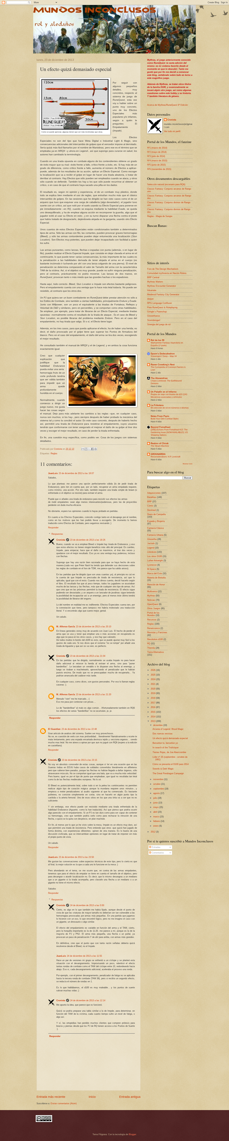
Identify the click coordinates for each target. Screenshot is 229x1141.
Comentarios (157, 852)
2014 (153, 716)
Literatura (151, 552)
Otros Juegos (153, 608)
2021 (153, 684)
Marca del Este (154, 573)
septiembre (159, 788)
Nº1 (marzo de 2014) (157, 148)
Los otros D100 (154, 556)
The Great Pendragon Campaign (168, 773)
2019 (153, 693)
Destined (151, 510)
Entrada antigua (129, 1096)
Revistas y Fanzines (157, 632)
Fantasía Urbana (155, 535)
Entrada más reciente (51, 1096)
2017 (153, 702)
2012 (153, 831)
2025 (153, 675)
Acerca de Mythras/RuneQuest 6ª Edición (167, 105)
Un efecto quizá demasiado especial (170, 738)
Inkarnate (151, 290)
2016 (153, 707)
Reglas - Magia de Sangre (159, 216)
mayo (156, 807)
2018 (153, 698)
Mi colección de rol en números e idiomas (170, 408)
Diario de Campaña (156, 514)
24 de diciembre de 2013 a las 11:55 (84, 956)
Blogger (132, 1134)
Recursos (151, 619)
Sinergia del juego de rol (158, 324)
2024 (153, 679)
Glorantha (152, 539)
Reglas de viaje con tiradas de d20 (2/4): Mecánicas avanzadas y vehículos (169, 395)
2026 (153, 670)
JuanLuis (53, 473)
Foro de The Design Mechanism (162, 269)
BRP (149, 501)
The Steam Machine (160, 446)
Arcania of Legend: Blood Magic (168, 729)
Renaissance (153, 628)
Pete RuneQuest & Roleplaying (162, 307)
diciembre (158, 725)
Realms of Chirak (159, 443)
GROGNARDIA (158, 454)
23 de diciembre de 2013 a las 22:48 (79, 729)
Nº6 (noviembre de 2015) (159, 169)
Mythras (151, 595)
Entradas (155, 847)
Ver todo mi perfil (172, 131)
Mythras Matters (155, 281)
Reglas (54, 453)
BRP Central (153, 277)
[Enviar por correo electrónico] (82, 449)
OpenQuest (152, 604)
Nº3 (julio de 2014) (156, 156)
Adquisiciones (154, 493)
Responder (53, 527)
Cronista (60, 540)
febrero (157, 821)
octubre (157, 784)
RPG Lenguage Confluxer (159, 303)
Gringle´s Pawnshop (157, 311)
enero (156, 826)
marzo (156, 816)
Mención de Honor (156, 584)
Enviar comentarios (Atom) (64, 1103)
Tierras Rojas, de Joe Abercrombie (169, 752)
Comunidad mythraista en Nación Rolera (166, 273)
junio (155, 802)
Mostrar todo (187, 464)
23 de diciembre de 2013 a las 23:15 (79, 760)
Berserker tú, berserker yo (165, 743)
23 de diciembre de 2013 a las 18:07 (76, 473)
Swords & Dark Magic (163, 768)
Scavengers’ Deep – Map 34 (164, 356)
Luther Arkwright (155, 560)
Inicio (92, 1096)
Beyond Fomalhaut (160, 427)
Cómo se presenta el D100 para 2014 (171, 764)
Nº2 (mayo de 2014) (156, 152)
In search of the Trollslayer (166, 747)
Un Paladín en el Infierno (164, 392)
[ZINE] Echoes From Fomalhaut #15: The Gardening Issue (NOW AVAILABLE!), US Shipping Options (169, 432)
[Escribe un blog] (86, 449)
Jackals (151, 543)
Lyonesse (152, 565)
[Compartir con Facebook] (92, 449)
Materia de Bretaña (156, 577)
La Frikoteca (157, 405)
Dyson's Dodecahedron (163, 353)
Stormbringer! (153, 320)
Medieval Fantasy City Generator (163, 294)
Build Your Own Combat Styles (165, 419)
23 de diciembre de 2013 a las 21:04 (87, 656)
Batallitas (151, 497)
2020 (153, 688)
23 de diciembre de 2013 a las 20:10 (93, 626)
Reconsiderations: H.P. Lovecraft (165, 457)
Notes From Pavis (160, 416)
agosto (156, 793)
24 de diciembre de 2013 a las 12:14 (87, 1000)
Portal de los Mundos (153, 614)
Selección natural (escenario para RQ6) (166, 184)
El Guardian (54, 729)
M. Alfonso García (65, 626)
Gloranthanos (153, 316)
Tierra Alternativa (155, 652)
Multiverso (152, 591)
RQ (148, 643)
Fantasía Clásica (155, 528)
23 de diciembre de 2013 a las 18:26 (87, 540)
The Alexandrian (159, 378)
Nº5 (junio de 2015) (156, 165)
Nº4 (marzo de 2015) (157, 160)
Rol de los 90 (157, 340)
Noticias (151, 600)
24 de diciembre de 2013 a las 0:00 (87, 905)
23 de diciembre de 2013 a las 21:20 (93, 694)
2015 (153, 712)
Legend (150, 547)
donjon (150, 299)
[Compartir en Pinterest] (95, 449)
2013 (153, 721)
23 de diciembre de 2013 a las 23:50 (76, 857)
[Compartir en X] (89, 449)
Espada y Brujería (156, 521)
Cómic (150, 505)
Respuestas (57, 534)
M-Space (151, 569)
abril (155, 812)
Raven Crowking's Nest (163, 364)
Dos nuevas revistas (163, 733)
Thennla (151, 648)
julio (155, 798)
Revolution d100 (155, 639)
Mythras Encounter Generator (161, 286)
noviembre (158, 779)
